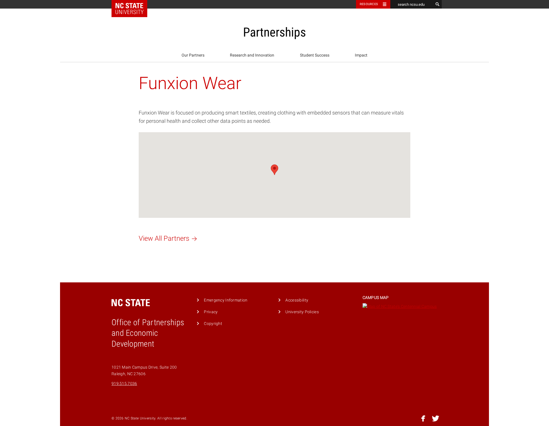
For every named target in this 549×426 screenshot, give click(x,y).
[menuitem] (193, 55)
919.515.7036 (124, 383)
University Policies (302, 312)
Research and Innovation (252, 55)
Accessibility (296, 300)
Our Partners (193, 55)
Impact (361, 55)
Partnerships (274, 32)
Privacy (211, 312)
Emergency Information (225, 300)
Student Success (314, 55)
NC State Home (133, 4)
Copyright (213, 323)
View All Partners (164, 238)
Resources (369, 4)
